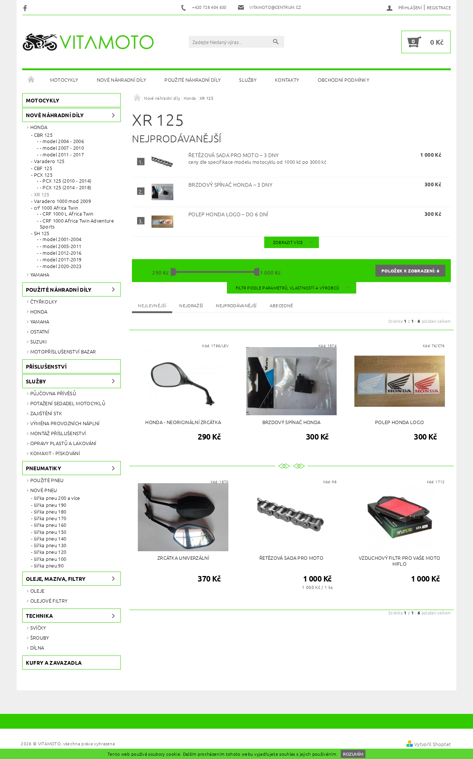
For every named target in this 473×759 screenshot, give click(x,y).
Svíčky (38, 627)
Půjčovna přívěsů (53, 393)
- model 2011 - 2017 (62, 154)
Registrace (439, 7)
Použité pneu (47, 480)
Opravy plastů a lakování (63, 443)
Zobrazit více (288, 242)
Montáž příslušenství (58, 433)
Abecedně (281, 305)
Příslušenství (46, 366)
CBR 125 (43, 135)
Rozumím (353, 754)
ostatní (39, 331)
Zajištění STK (46, 413)
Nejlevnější (152, 305)
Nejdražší (191, 305)
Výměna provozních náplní (65, 423)
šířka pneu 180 (50, 512)
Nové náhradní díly (121, 79)
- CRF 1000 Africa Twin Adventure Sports (77, 224)
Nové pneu (43, 490)
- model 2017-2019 (60, 259)
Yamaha (40, 274)
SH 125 (42, 233)
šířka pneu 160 (50, 525)
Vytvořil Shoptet (432, 744)
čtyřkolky (43, 301)
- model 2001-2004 (60, 239)
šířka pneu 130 (50, 545)
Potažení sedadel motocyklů (67, 403)
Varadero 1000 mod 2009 (62, 201)
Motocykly (64, 79)
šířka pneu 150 (50, 532)
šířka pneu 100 (50, 559)
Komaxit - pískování (55, 453)
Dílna (37, 647)
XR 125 (42, 194)
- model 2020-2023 (60, 266)
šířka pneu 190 (50, 505)
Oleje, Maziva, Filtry (56, 578)
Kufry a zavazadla (54, 662)
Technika (39, 615)
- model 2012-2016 (60, 253)
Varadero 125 (49, 161)
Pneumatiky (43, 468)
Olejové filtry (48, 600)
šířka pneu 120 (50, 552)
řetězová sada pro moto (233, 155)
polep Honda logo (228, 214)
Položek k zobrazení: (410, 271)
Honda (39, 127)
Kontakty (287, 79)
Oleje (37, 590)
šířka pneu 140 (50, 539)
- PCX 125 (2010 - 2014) (65, 181)
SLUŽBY (247, 79)
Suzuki (38, 341)
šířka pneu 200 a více (57, 498)
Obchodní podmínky (343, 79)
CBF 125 (43, 168)
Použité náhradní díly (192, 79)
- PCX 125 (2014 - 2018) (65, 187)
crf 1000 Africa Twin (56, 208)
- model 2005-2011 (60, 246)
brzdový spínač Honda (230, 184)
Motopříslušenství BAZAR (63, 351)
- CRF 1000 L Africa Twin (66, 214)
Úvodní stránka (31, 79)
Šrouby (39, 637)
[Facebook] (26, 7)
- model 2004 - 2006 (62, 141)
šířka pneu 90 (49, 566)
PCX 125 (43, 175)
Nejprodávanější (236, 305)
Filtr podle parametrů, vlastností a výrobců (288, 288)
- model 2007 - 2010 (62, 148)
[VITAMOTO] (91, 42)
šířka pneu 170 (50, 518)
